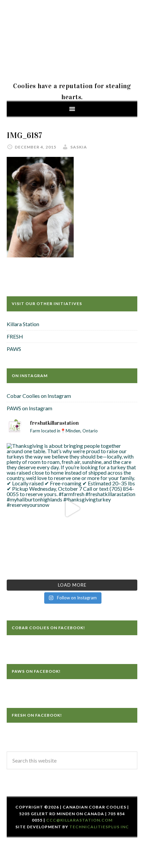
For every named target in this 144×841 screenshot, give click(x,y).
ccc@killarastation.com (79, 820)
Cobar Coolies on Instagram (39, 396)
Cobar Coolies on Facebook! (48, 627)
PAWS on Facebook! (36, 671)
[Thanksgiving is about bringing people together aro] (72, 508)
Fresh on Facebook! (37, 715)
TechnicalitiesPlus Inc (99, 826)
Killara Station (23, 324)
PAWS (14, 349)
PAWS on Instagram (29, 408)
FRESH (15, 336)
